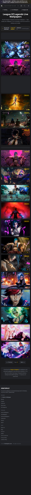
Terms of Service (4, 435)
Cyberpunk (3, 418)
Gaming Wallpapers (5, 416)
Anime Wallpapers (5, 412)
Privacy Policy (4, 437)
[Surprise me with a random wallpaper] (21, 5)
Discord (2, 431)
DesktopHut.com (8, 443)
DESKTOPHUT (5, 388)
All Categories (4, 407)
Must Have (3, 405)
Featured (3, 403)
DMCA (2, 433)
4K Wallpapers (4, 414)
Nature (2, 420)
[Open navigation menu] (28, 5)
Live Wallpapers (14, 9)
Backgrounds (25, 9)
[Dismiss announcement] (29, 2)
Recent (2, 399)
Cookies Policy (4, 439)
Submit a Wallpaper (6, 397)
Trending (5, 9)
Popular (2, 401)
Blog (2, 429)
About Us (3, 427)
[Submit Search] (24, 5)
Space (2, 422)
